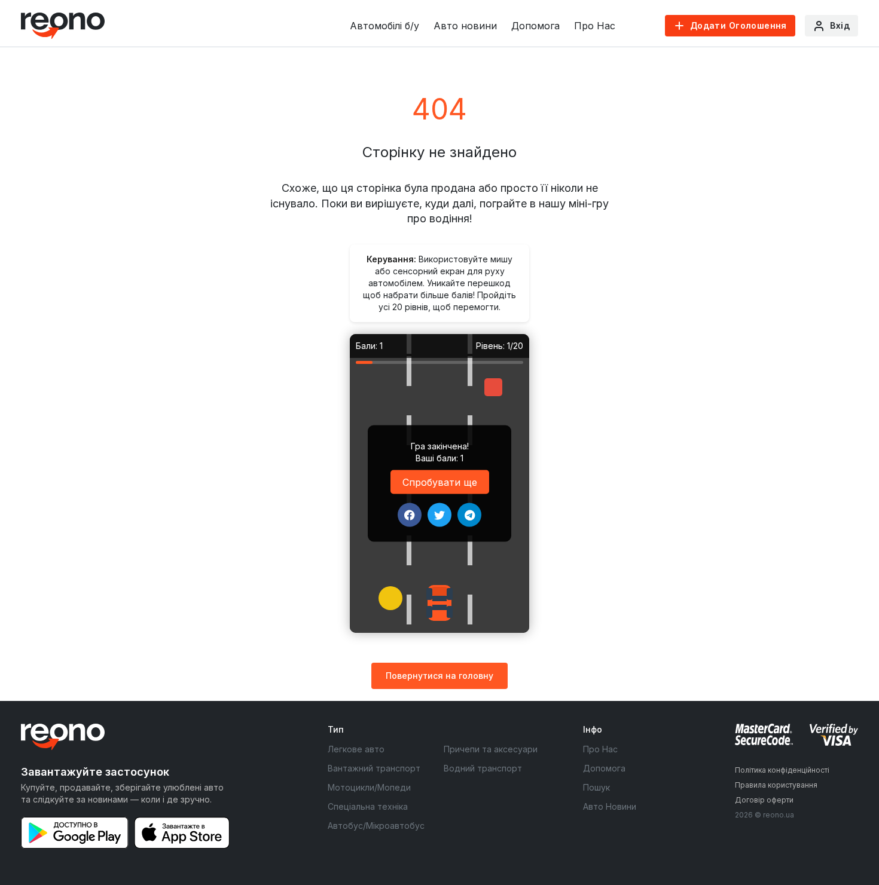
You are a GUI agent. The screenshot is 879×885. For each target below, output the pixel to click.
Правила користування (776, 784)
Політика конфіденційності (782, 769)
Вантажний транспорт (374, 768)
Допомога (535, 26)
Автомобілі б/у (384, 26)
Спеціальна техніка (368, 806)
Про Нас (594, 26)
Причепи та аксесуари (491, 749)
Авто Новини (609, 806)
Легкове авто (356, 749)
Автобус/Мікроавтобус (376, 825)
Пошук (596, 787)
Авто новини (465, 26)
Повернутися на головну (439, 675)
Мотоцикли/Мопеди (369, 787)
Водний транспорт (483, 768)
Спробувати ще (439, 482)
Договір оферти (764, 799)
